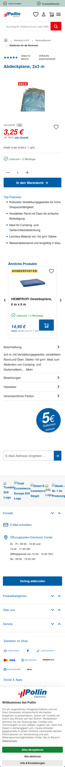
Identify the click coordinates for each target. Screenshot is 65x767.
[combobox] (27, 26)
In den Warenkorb (30, 182)
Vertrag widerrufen (32, 581)
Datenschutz (26, 463)
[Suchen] (56, 26)
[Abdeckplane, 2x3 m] (32, 99)
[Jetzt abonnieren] (57, 456)
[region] (32, 99)
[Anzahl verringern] (8, 172)
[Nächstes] (60, 300)
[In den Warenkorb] (46, 325)
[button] (56, 513)
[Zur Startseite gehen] (12, 14)
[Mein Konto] (44, 14)
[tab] (32, 357)
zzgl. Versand (21, 137)
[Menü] (59, 14)
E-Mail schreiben (21, 525)
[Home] (6, 40)
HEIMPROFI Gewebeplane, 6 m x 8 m (31, 302)
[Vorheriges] (4, 300)
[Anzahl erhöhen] (27, 172)
